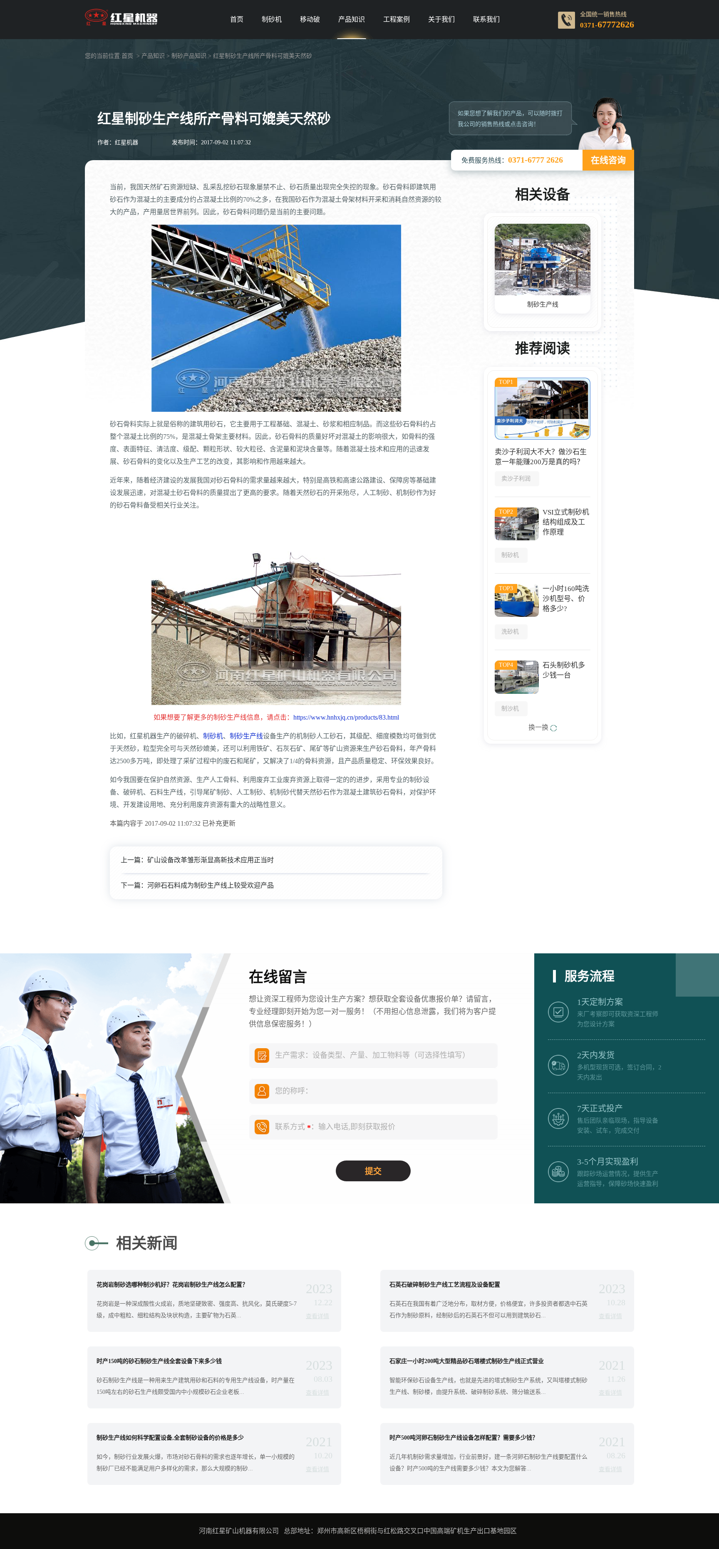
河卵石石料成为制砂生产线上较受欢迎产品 (210, 885)
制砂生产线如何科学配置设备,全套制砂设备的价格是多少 (170, 1438)
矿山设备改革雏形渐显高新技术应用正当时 (210, 860)
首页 (236, 19)
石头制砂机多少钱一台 (564, 670)
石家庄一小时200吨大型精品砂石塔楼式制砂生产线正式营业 (466, 1361)
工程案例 (396, 19)
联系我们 (486, 19)
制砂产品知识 (188, 56)
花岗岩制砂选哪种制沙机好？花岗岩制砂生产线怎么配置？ (172, 1285)
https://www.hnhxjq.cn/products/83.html (346, 717)
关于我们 (441, 19)
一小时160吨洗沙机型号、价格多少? (566, 599)
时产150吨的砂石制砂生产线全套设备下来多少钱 (159, 1361)
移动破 (310, 19)
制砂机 (272, 19)
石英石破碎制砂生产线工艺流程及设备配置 (444, 1285)
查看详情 (317, 1316)
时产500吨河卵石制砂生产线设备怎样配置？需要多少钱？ (463, 1438)
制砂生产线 (246, 736)
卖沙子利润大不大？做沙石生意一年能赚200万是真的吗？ (541, 457)
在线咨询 (608, 160)
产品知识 (351, 19)
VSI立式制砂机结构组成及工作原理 (566, 522)
